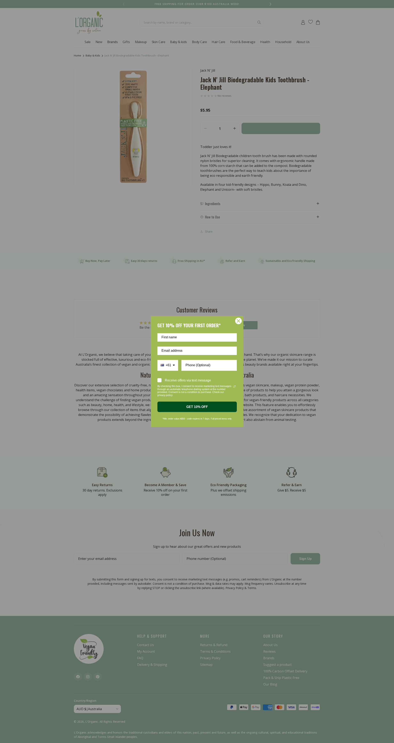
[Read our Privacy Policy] (234, 386)
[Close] (238, 321)
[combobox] (167, 365)
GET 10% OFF (197, 407)
